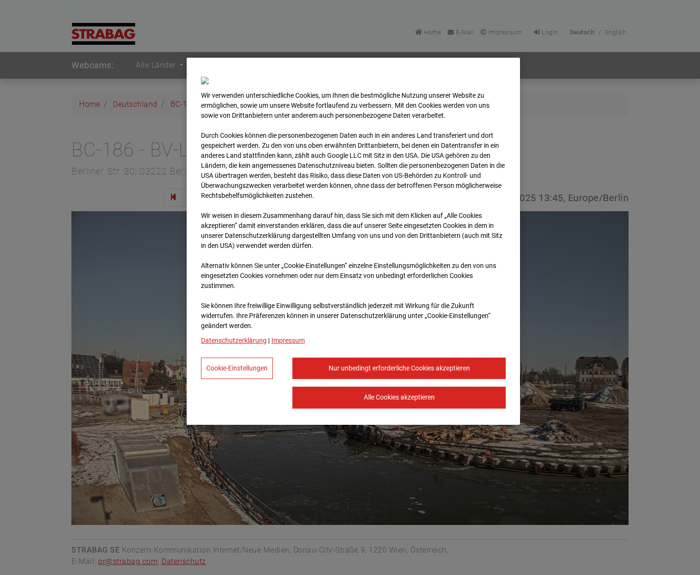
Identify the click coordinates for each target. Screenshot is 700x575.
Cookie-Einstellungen (237, 368)
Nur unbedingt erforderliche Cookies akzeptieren (399, 368)
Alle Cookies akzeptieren (399, 397)
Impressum (288, 340)
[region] (353, 241)
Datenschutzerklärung (234, 340)
